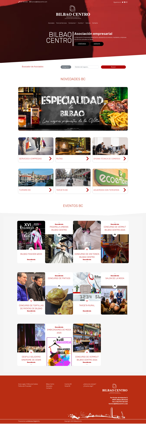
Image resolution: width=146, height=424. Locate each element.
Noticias (88, 23)
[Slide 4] (77, 128)
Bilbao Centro (50, 384)
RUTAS (59, 158)
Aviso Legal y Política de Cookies (28, 384)
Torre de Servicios (61, 23)
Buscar (113, 67)
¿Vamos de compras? (89, 384)
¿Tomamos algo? (88, 386)
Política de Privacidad (24, 386)
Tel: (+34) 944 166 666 (120, 402)
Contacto (95, 23)
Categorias (65, 67)
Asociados (51, 23)
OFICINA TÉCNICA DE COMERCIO (106, 159)
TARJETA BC (62, 190)
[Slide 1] (68, 128)
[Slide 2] (71, 128)
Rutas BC (67, 386)
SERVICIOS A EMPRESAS (30, 158)
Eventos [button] (80, 23)
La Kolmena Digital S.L (33, 421)
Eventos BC (68, 384)
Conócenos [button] (71, 23)
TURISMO (23, 190)
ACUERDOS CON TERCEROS (106, 190)
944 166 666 (24, 2)
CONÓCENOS (82, 44)
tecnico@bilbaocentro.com (39, 2)
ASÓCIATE (97, 44)
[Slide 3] (74, 128)
